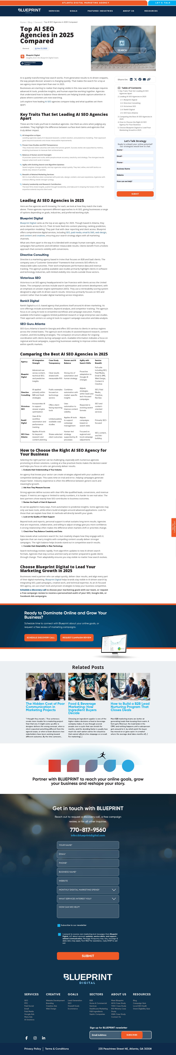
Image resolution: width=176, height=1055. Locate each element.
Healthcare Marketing (99, 1009)
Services (54, 11)
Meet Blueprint (117, 1001)
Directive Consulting (132, 103)
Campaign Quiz (139, 1003)
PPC (26, 1003)
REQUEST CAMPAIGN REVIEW (77, 637)
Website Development (55, 1001)
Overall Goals (73, 1006)
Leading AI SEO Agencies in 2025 (132, 96)
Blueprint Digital (130, 100)
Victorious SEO (130, 106)
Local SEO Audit (140, 1006)
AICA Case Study (118, 1003)
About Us (128, 11)
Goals (74, 11)
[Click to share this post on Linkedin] (131, 79)
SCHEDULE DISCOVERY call (41, 637)
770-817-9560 (88, 830)
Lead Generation (75, 1001)
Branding (50, 1003)
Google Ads (29, 1014)
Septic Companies (97, 1014)
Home (23, 22)
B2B (91, 1001)
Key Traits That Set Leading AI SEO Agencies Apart (133, 92)
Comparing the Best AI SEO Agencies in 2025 (135, 117)
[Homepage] (29, 11)
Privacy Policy (32, 1049)
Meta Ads (28, 1017)
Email (26, 1009)
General (38, 22)
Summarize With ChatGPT (30, 63)
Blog (30, 22)
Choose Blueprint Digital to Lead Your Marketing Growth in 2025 (135, 128)
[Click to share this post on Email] (144, 79)
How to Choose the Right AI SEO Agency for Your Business (133, 123)
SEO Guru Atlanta (131, 113)
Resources (151, 11)
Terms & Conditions (57, 1049)
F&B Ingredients (96, 1011)
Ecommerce (73, 1009)
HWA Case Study (118, 1014)
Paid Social (29, 1006)
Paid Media (29, 1011)
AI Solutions (29, 1020)
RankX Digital (129, 109)
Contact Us (116, 1017)
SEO (26, 1001)
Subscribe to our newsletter (73, 925)
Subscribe (131, 1035)
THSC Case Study (118, 1006)
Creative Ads (51, 1006)
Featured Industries (100, 11)
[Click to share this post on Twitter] (135, 79)
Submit (135, 194)
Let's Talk (163, 3)
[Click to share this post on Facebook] (140, 79)
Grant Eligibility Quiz (141, 1009)
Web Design (51, 1009)
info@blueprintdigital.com (88, 835)
